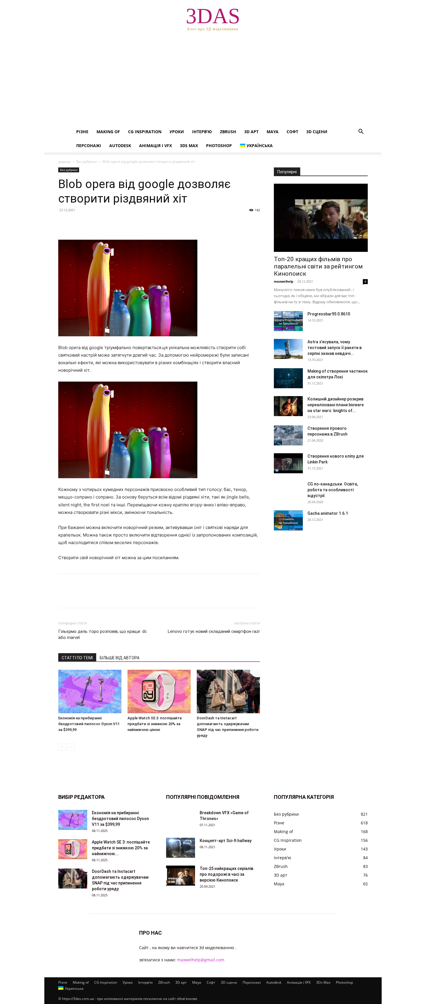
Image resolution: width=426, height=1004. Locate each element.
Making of (108, 131)
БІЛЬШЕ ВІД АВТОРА (119, 658)
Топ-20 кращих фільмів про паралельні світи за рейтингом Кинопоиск (318, 266)
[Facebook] (64, 223)
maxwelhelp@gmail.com (200, 960)
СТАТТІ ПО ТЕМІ (77, 658)
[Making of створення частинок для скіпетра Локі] (288, 378)
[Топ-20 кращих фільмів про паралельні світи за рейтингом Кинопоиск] (321, 218)
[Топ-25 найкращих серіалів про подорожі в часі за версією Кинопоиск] (180, 876)
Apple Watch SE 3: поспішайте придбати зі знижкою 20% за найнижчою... (121, 848)
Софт (292, 131)
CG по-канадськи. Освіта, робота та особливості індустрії (332, 490)
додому (64, 161)
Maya (272, 131)
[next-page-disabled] (71, 747)
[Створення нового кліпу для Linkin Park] (288, 463)
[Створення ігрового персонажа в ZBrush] (288, 435)
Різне (82, 131)
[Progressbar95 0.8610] (288, 321)
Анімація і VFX (155, 145)
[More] (118, 223)
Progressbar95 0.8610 (328, 314)
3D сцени (316, 131)
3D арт (251, 131)
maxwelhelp (283, 281)
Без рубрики (86, 161)
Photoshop (219, 145)
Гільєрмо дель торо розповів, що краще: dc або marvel (102, 634)
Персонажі (88, 145)
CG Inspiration (144, 131)
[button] (361, 132)
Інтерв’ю (202, 131)
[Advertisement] (213, 81)
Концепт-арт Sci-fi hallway (226, 840)
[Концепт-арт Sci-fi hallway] (180, 848)
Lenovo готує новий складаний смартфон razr (214, 631)
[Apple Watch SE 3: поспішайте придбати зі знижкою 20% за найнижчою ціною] (159, 691)
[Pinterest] (91, 223)
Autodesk (120, 145)
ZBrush (228, 131)
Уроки (177, 131)
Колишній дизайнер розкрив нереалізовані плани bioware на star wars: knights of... (335, 405)
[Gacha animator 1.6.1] (288, 520)
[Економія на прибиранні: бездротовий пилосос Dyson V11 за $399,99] (89, 691)
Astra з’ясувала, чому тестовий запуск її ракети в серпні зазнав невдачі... (334, 348)
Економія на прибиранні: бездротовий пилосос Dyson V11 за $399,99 (88, 724)
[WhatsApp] (104, 223)
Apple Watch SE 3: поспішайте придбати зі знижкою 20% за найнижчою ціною (155, 724)
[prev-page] (61, 747)
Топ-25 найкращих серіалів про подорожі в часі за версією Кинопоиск (226, 874)
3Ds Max (189, 145)
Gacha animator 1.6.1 (327, 513)
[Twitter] (77, 223)
